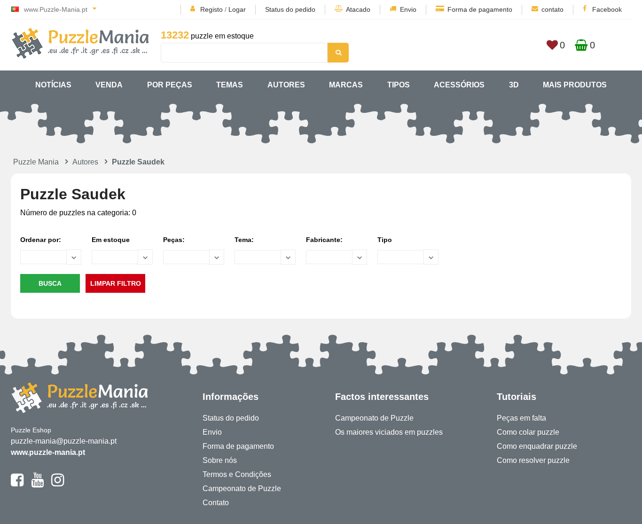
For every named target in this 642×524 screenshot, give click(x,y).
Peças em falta (521, 418)
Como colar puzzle (528, 432)
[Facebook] (17, 484)
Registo (211, 9)
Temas (229, 85)
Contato (216, 503)
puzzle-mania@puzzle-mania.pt (64, 441)
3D (514, 85)
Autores (286, 85)
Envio (408, 9)
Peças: (174, 239)
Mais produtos (575, 85)
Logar (237, 9)
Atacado (358, 9)
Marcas (346, 85)
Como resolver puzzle (533, 460)
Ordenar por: (40, 239)
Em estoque (111, 239)
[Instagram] (57, 484)
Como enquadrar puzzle (537, 446)
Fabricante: (324, 239)
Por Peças (169, 85)
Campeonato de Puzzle (242, 489)
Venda (109, 85)
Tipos (398, 85)
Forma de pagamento (479, 9)
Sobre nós (220, 460)
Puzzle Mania (36, 162)
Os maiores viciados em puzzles (389, 432)
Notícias (53, 85)
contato (552, 9)
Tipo (384, 239)
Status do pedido (290, 9)
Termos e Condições (237, 474)
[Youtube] (37, 484)
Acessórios (459, 85)
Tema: (244, 239)
